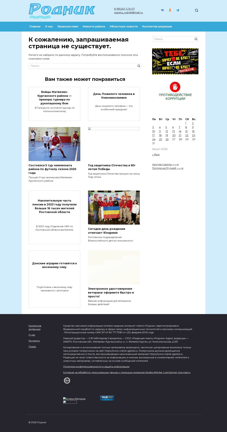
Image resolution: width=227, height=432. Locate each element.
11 (160, 131)
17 (153, 135)
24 (153, 139)
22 (186, 135)
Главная (34, 26)
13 (173, 131)
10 (153, 131)
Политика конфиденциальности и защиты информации (96, 366)
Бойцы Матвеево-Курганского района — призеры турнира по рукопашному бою (54, 97)
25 (160, 139)
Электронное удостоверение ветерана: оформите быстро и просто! (111, 292)
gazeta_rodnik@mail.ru (128, 12)
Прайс (32, 346)
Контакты (34, 340)
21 (180, 135)
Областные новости (124, 26)
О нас (49, 26)
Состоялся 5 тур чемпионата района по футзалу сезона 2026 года (52, 169)
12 (167, 131)
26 (167, 139)
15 (186, 131)
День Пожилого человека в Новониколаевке (114, 95)
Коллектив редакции (157, 26)
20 (174, 135)
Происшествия (67, 26)
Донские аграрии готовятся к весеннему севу (54, 265)
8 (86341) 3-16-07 (124, 8)
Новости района (94, 26)
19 (167, 135)
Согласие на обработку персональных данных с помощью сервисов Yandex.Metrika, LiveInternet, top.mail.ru (126, 372)
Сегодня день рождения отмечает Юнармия (106, 230)
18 (160, 135)
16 (193, 131)
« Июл (156, 154)
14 (180, 131)
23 (193, 135)
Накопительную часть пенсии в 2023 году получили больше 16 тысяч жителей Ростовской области (54, 206)
